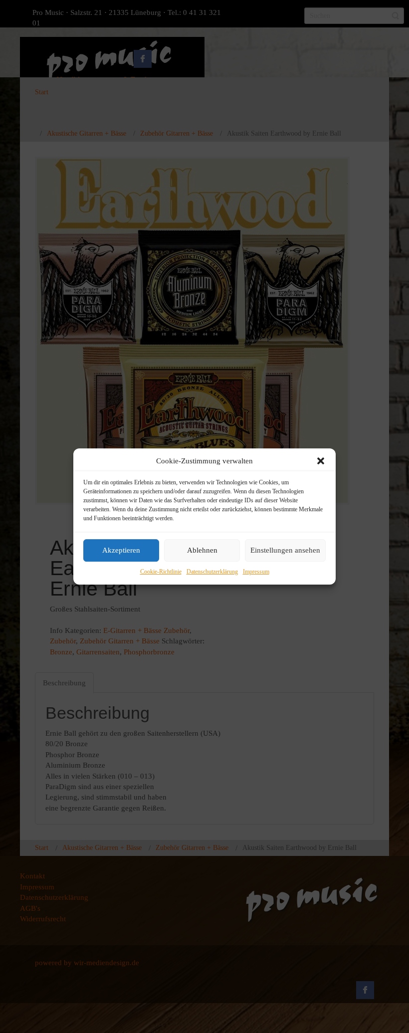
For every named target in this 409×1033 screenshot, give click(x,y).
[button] (321, 461)
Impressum (256, 571)
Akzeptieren (121, 551)
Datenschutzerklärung (212, 571)
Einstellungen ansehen (285, 551)
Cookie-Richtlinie (161, 571)
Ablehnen (202, 551)
